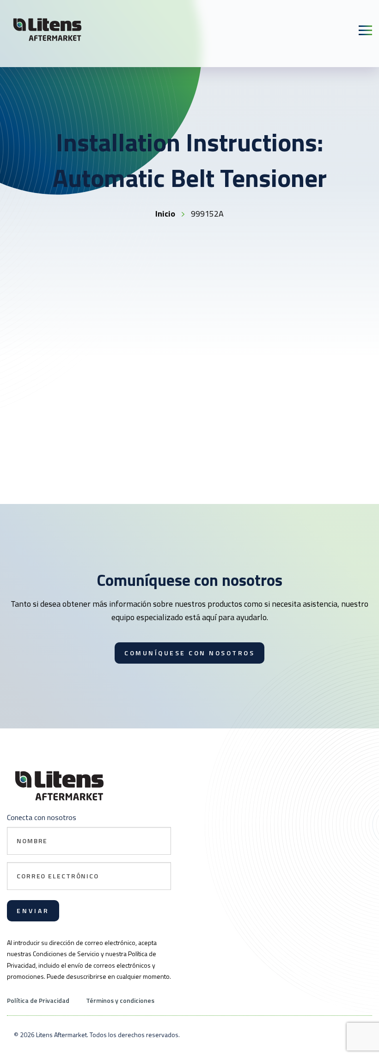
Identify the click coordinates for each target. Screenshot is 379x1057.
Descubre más (64, 489)
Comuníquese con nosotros (189, 653)
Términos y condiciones (120, 1000)
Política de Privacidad (38, 1000)
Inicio (165, 213)
